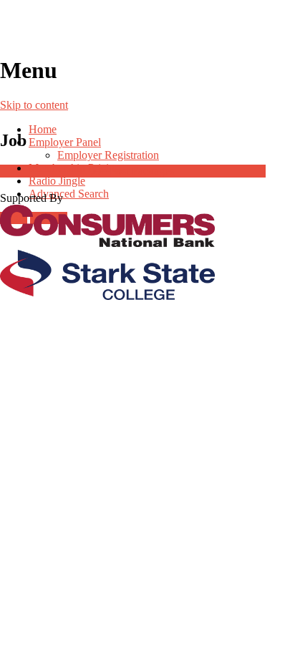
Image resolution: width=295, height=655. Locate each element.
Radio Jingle (57, 181)
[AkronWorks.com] (147, 28)
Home (43, 129)
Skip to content (34, 105)
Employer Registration (108, 155)
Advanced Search (69, 194)
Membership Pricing (74, 168)
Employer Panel (65, 142)
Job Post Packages (132, 171)
